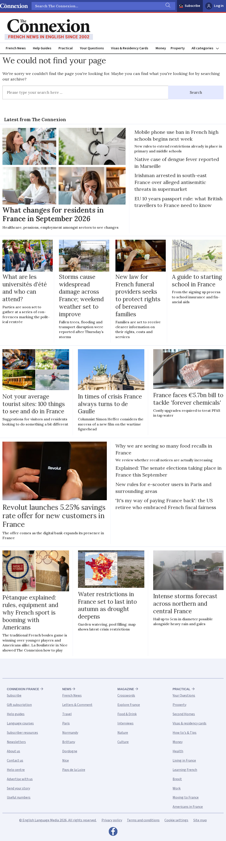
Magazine (125, 689)
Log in (219, 5)
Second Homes (184, 714)
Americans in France (188, 806)
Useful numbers (18, 797)
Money (161, 48)
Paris (66, 723)
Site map (200, 820)
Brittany (68, 741)
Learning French (185, 769)
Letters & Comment (77, 704)
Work (177, 788)
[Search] (167, 6)
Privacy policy (112, 820)
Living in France (184, 760)
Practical (65, 48)
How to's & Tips (184, 732)
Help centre (16, 769)
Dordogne (69, 751)
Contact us (15, 760)
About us (13, 751)
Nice (65, 760)
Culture (123, 741)
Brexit (177, 779)
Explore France (128, 704)
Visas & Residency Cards (129, 48)
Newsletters (16, 741)
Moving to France (186, 797)
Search (196, 92)
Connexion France (23, 689)
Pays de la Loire (73, 769)
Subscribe (192, 5)
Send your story (18, 788)
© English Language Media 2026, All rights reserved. (57, 820)
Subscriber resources (22, 732)
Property (178, 48)
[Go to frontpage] (49, 29)
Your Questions (92, 48)
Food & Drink (127, 714)
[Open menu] (207, 48)
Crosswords (126, 695)
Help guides (15, 714)
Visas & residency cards (189, 723)
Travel (67, 714)
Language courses (20, 723)
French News (16, 48)
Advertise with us (20, 779)
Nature (122, 732)
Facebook (113, 832)
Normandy (70, 732)
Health (178, 751)
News (66, 689)
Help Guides (42, 48)
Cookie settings (176, 820)
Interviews (125, 723)
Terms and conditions (143, 820)
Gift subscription (19, 704)
